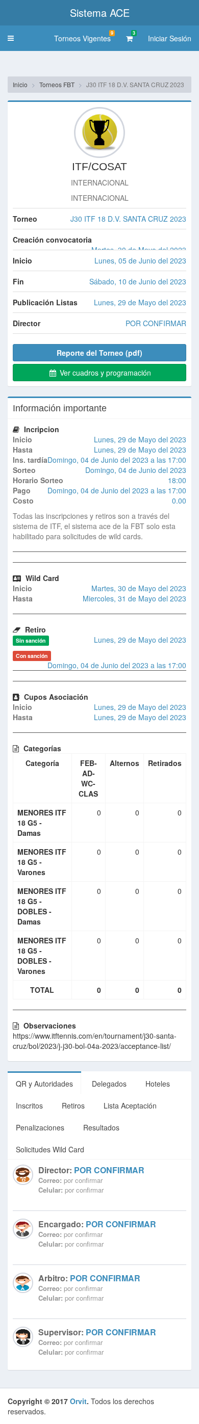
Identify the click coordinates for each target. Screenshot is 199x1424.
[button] (10, 38)
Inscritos (29, 1105)
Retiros (73, 1105)
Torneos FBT (56, 84)
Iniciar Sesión (169, 38)
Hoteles (157, 1083)
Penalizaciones (40, 1127)
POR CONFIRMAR (109, 1170)
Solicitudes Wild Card (50, 1149)
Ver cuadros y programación (104, 372)
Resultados (101, 1127)
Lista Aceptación (130, 1105)
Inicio (20, 84)
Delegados (109, 1083)
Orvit (78, 1401)
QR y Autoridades (44, 1083)
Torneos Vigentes (83, 36)
